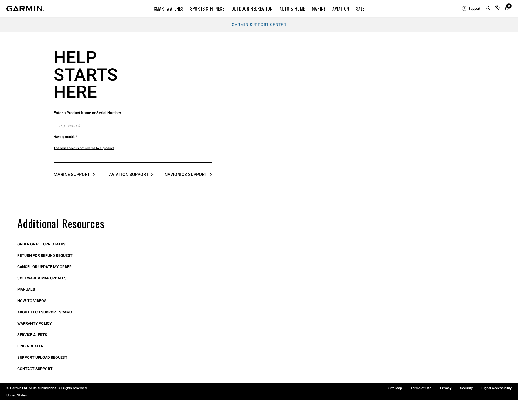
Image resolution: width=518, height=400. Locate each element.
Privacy (445, 388)
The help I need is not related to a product (84, 148)
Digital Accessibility (496, 388)
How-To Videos (31, 301)
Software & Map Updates (42, 278)
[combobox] (126, 125)
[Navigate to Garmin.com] (25, 8)
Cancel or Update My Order (44, 267)
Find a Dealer (30, 346)
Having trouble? (65, 137)
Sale (360, 8)
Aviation (340, 8)
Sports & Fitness (207, 8)
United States (16, 395)
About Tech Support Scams (44, 312)
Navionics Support (186, 174)
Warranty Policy (34, 323)
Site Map (395, 388)
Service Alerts (32, 335)
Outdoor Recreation (252, 8)
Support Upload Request (42, 357)
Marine (319, 8)
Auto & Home (292, 8)
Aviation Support (129, 174)
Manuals (26, 289)
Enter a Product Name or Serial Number (87, 113)
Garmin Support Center (259, 24)
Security (466, 388)
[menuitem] (471, 8)
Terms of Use (421, 388)
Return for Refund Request (45, 255)
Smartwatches (168, 8)
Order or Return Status (41, 244)
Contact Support (35, 369)
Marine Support (72, 174)
